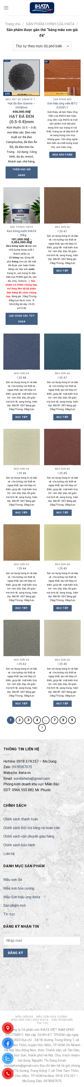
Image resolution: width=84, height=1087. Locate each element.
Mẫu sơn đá (12, 879)
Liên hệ (9, 854)
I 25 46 (21, 473)
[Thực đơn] (6, 7)
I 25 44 (21, 568)
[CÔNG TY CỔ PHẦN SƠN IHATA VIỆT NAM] (42, 8)
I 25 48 (21, 377)
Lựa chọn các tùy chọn (21, 318)
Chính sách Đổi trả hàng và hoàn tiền (31, 828)
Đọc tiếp (62, 270)
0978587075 (22, 767)
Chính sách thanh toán (20, 819)
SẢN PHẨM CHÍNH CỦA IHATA (50, 24)
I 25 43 (62, 568)
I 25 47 (62, 377)
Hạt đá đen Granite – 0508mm (21, 105)
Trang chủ (12, 24)
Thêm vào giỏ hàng (21, 172)
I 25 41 (62, 231)
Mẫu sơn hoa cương (18, 888)
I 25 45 (62, 473)
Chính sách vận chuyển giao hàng (28, 836)
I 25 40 (62, 664)
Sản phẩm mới (14, 905)
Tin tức (9, 914)
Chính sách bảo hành (19, 845)
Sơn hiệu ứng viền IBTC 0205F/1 (62, 105)
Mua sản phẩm (62, 154)
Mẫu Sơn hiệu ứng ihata (21, 897)
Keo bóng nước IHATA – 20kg (21, 233)
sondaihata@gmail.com (31, 778)
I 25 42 (21, 664)
